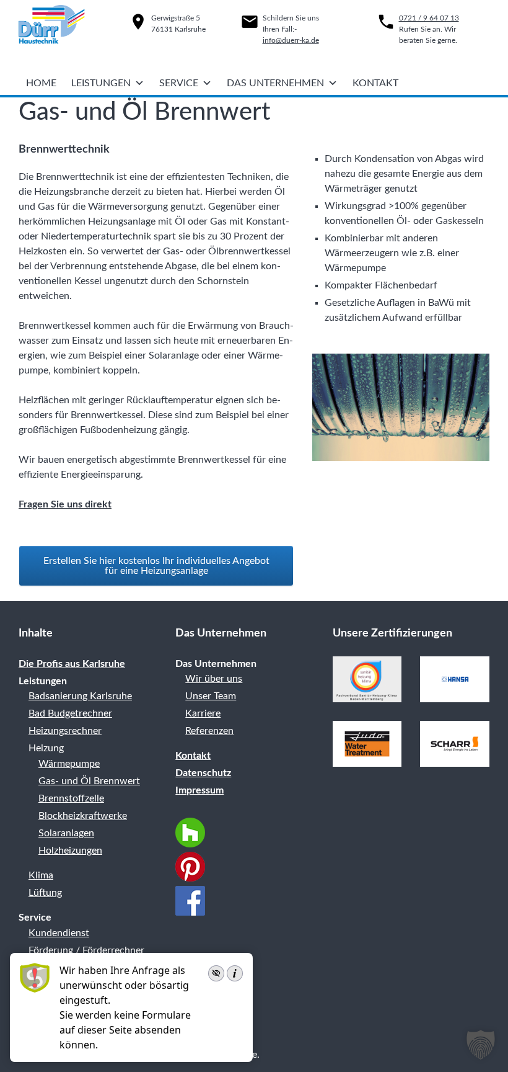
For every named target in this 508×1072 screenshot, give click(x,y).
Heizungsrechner (65, 731)
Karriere (203, 713)
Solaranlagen (66, 833)
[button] (480, 1044)
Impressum (199, 790)
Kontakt (375, 83)
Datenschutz (203, 773)
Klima (40, 875)
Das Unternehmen (275, 83)
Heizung (46, 748)
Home (41, 83)
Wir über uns (213, 679)
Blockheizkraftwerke (82, 816)
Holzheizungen (70, 850)
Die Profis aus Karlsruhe (72, 664)
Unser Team (210, 696)
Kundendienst (58, 933)
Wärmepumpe (69, 764)
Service (178, 83)
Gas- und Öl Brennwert (89, 781)
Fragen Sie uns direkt (65, 504)
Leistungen (101, 83)
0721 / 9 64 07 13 (429, 18)
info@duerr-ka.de (291, 40)
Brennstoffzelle (71, 798)
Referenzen (209, 731)
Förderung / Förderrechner (86, 950)
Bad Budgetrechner (70, 713)
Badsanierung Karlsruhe (80, 696)
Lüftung (45, 893)
